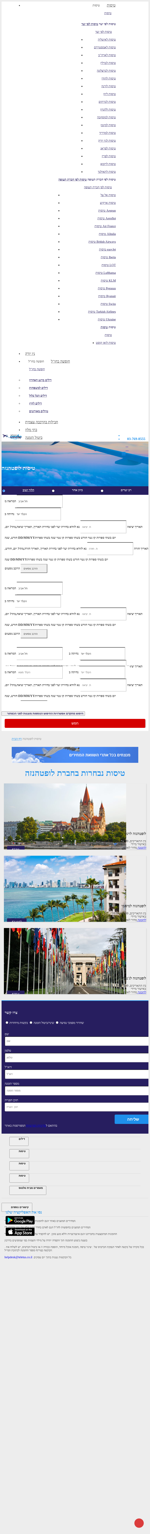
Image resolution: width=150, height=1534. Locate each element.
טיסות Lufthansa (106, 272)
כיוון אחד (77, 490)
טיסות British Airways (102, 241)
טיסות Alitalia (107, 234)
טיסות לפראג (108, 148)
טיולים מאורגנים (38, 411)
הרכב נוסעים (12, 568)
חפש (75, 723)
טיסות (96, 5)
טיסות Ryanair (107, 296)
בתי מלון (31, 430)
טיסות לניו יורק (107, 140)
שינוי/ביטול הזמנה (44, 1022)
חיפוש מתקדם (44, 713)
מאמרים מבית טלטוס (31, 1188)
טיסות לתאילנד (107, 171)
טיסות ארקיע (108, 202)
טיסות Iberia (108, 257)
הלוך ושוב (28, 490)
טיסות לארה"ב (107, 55)
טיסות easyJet (107, 249)
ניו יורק (30, 354)
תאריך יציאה (135, 526)
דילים (22, 1139)
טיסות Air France (105, 226)
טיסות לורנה (108, 86)
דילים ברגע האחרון (40, 380)
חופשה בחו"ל (36, 361)
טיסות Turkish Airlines (102, 311)
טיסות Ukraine (107, 319)
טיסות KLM (108, 280)
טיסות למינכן (108, 125)
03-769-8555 (136, 439)
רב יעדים (126, 490)
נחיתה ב (9, 514)
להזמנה (141, 847)
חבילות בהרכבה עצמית (41, 422)
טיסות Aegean (107, 210)
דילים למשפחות (38, 387)
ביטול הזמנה (33, 438)
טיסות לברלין (108, 63)
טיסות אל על (108, 195)
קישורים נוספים (20, 1207)
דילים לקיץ (35, 403)
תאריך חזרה (141, 548)
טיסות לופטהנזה (31, 738)
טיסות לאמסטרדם (105, 47)
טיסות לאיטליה (107, 39)
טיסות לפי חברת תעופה (72, 179)
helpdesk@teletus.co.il (18, 1257)
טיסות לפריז (109, 156)
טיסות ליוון (109, 94)
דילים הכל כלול (38, 395)
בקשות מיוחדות (19, 1022)
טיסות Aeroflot (106, 218)
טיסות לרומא (108, 164)
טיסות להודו (109, 78)
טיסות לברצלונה (106, 70)
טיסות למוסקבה (106, 117)
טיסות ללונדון (108, 109)
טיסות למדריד (107, 132)
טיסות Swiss (108, 304)
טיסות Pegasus (107, 288)
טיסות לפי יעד (89, 24)
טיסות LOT (109, 265)
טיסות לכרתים (107, 101)
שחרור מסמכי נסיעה (72, 1022)
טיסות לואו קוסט (106, 342)
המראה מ (10, 501)
